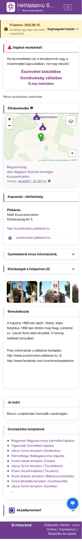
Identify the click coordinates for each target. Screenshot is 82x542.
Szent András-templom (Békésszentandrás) (42, 476)
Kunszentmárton (18, 176)
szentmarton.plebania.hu (33, 237)
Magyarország (17, 167)
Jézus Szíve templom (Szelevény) (36, 450)
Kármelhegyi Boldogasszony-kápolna (37, 455)
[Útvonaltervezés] (72, 503)
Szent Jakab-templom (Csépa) (33, 460)
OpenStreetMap (54, 160)
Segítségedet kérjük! (61, 29)
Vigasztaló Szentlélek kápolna (32, 445)
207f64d (51, 529)
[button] (41, 137)
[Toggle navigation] (68, 7)
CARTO (74, 160)
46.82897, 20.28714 (32, 181)
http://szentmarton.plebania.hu (28, 228)
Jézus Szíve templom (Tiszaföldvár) (37, 465)
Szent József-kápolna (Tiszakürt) (35, 470)
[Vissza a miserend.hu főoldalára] (11, 7)
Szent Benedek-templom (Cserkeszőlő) (39, 481)
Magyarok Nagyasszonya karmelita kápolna (42, 440)
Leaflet (43, 160)
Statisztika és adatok (62, 533)
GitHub (65, 525)
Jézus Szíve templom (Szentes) (34, 486)
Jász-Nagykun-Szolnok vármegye (30, 171)
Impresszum (67, 529)
